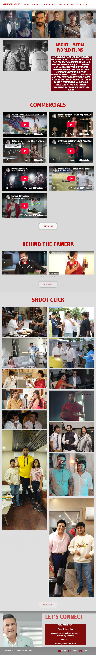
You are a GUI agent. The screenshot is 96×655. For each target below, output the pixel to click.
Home (27, 4)
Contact (84, 4)
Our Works (47, 4)
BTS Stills (60, 4)
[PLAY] (24, 263)
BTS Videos (72, 4)
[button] (5, 263)
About (35, 4)
